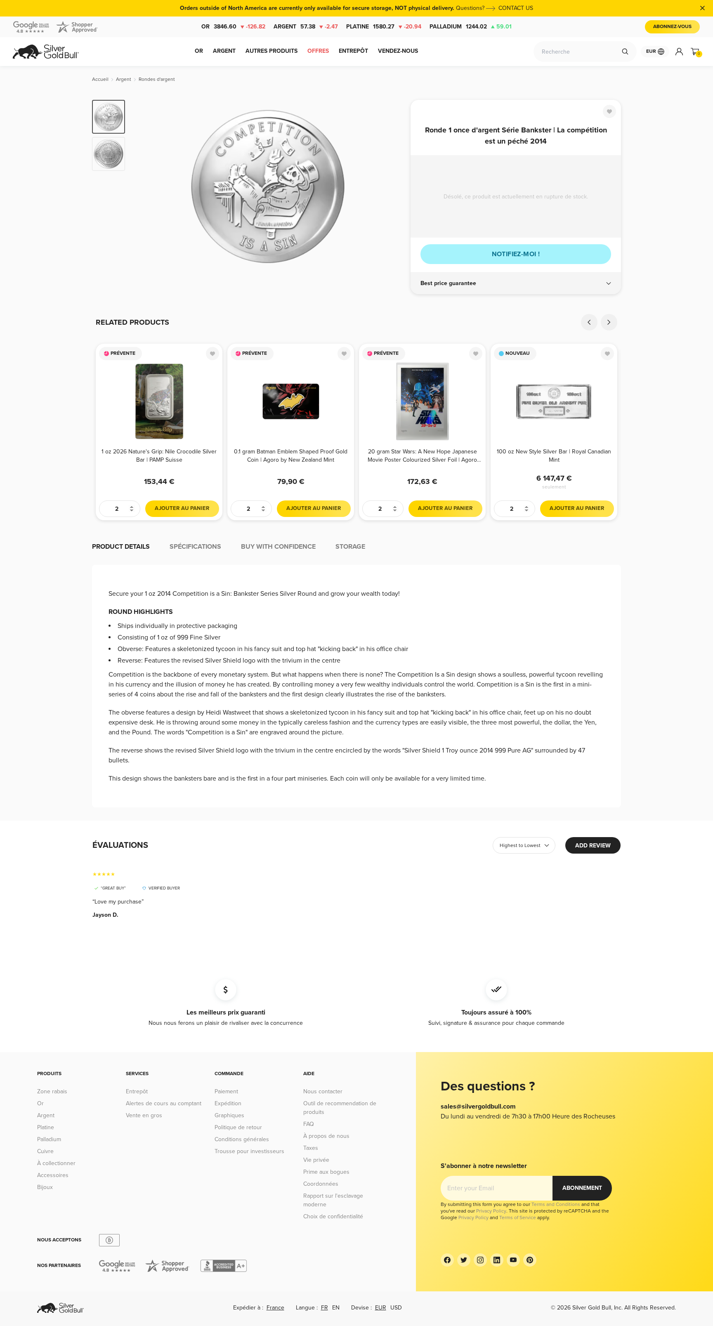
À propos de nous (326, 1136)
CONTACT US (515, 8)
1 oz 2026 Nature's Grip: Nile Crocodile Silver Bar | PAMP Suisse (159, 455)
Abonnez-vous (672, 27)
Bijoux (45, 1187)
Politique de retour (238, 1127)
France (275, 1307)
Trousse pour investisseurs (249, 1151)
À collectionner (56, 1163)
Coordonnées (320, 1183)
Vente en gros (144, 1115)
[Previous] (589, 322)
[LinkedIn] (496, 1260)
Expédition (228, 1103)
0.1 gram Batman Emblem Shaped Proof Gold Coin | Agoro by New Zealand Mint (290, 455)
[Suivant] (391, 186)
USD (396, 1307)
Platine (383, 26)
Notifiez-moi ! (516, 254)
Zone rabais (52, 1091)
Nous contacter (322, 1091)
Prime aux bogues (326, 1171)
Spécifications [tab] (195, 547)
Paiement (226, 1091)
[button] (515, 283)
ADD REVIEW (593, 845)
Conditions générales (242, 1139)
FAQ (308, 1124)
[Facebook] (447, 1260)
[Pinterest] (529, 1260)
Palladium (471, 26)
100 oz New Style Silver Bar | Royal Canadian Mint (554, 455)
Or (233, 26)
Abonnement (582, 1188)
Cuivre (45, 1151)
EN (336, 1307)
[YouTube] (513, 1260)
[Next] (609, 322)
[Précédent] (144, 186)
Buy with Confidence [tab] (278, 547)
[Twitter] (463, 1260)
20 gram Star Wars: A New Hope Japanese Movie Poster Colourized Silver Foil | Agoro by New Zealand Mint (422, 455)
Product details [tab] (121, 547)
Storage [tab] (350, 547)
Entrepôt (137, 1091)
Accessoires (52, 1175)
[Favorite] (609, 111)
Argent (306, 26)
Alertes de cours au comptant (163, 1103)
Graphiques (229, 1115)
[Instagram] (480, 1260)
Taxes (310, 1147)
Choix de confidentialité (333, 1216)
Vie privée (316, 1159)
